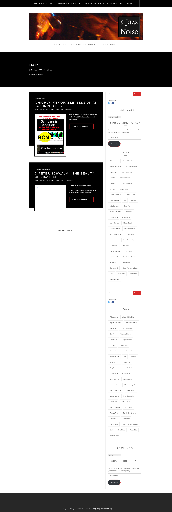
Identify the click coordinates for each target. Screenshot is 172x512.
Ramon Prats (114, 257)
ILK (125, 200)
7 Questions (114, 161)
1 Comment (69, 180)
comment (68, 109)
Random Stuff (115, 3)
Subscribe (114, 144)
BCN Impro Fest (126, 172)
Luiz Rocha (126, 217)
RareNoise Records (129, 257)
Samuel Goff (114, 268)
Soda (111, 274)
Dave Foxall (60, 109)
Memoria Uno (114, 240)
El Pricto (112, 189)
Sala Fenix (126, 262)
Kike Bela (129, 211)
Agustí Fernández (115, 166)
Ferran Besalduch (115, 195)
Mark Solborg (131, 234)
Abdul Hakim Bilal (128, 161)
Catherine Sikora (125, 178)
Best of (112, 178)
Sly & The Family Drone (130, 268)
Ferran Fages (130, 195)
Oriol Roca (113, 245)
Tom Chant (121, 274)
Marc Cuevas (114, 223)
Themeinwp (107, 509)
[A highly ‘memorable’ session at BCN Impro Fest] (50, 134)
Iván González (114, 206)
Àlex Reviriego (114, 279)
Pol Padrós (128, 251)
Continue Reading (80, 126)
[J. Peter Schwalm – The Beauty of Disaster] (50, 197)
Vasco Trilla (133, 274)
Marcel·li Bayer (115, 228)
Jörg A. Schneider (115, 211)
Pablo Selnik (126, 245)
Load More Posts (65, 230)
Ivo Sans (133, 200)
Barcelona (113, 172)
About (129, 3)
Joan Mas (127, 206)
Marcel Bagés (127, 223)
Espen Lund (124, 189)
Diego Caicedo (127, 183)
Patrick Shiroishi (115, 251)
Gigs (52, 3)
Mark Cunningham (116, 234)
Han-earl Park (114, 200)
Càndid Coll (113, 183)
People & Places (67, 3)
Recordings (40, 3)
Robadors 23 (114, 262)
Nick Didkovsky (128, 240)
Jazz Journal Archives (91, 3)
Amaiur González (131, 166)
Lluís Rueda (114, 217)
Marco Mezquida (129, 228)
